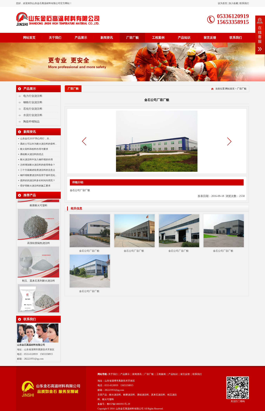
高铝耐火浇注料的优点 (31, 154)
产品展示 (81, 37)
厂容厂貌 (132, 37)
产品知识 (184, 37)
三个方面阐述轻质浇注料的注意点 (37, 170)
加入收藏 (233, 3)
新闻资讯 (106, 37)
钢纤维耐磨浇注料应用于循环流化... (38, 175)
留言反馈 (210, 37)
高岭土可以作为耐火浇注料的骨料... (38, 143)
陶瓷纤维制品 (31, 121)
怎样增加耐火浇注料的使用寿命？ (37, 164)
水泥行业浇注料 (32, 115)
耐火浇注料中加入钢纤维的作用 (36, 159)
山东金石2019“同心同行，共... (35, 138)
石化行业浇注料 (32, 108)
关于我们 (55, 37)
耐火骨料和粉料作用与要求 (34, 149)
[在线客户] (260, 35)
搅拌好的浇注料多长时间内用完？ (37, 180)
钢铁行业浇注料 (32, 102)
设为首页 (223, 3)
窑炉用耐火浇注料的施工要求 (35, 185)
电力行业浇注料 (32, 96)
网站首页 (29, 37)
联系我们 (244, 3)
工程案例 (158, 37)
